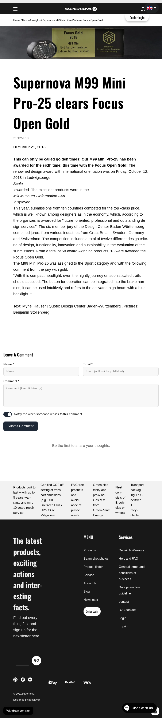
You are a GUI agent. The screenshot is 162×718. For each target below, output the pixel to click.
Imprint (123, 626)
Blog (87, 591)
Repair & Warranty (131, 550)
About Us (90, 583)
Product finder (93, 566)
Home (17, 20)
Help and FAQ (128, 558)
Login (122, 618)
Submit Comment (21, 426)
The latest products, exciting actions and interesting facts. (27, 573)
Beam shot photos (96, 558)
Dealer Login (92, 611)
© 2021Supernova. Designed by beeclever (26, 696)
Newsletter (91, 599)
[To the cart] (143, 8)
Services (125, 537)
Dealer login (137, 17)
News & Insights (31, 20)
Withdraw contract (18, 710)
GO (36, 660)
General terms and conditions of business (131, 573)
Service (89, 575)
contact (124, 601)
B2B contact (127, 610)
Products (90, 550)
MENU (88, 537)
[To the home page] (81, 9)
